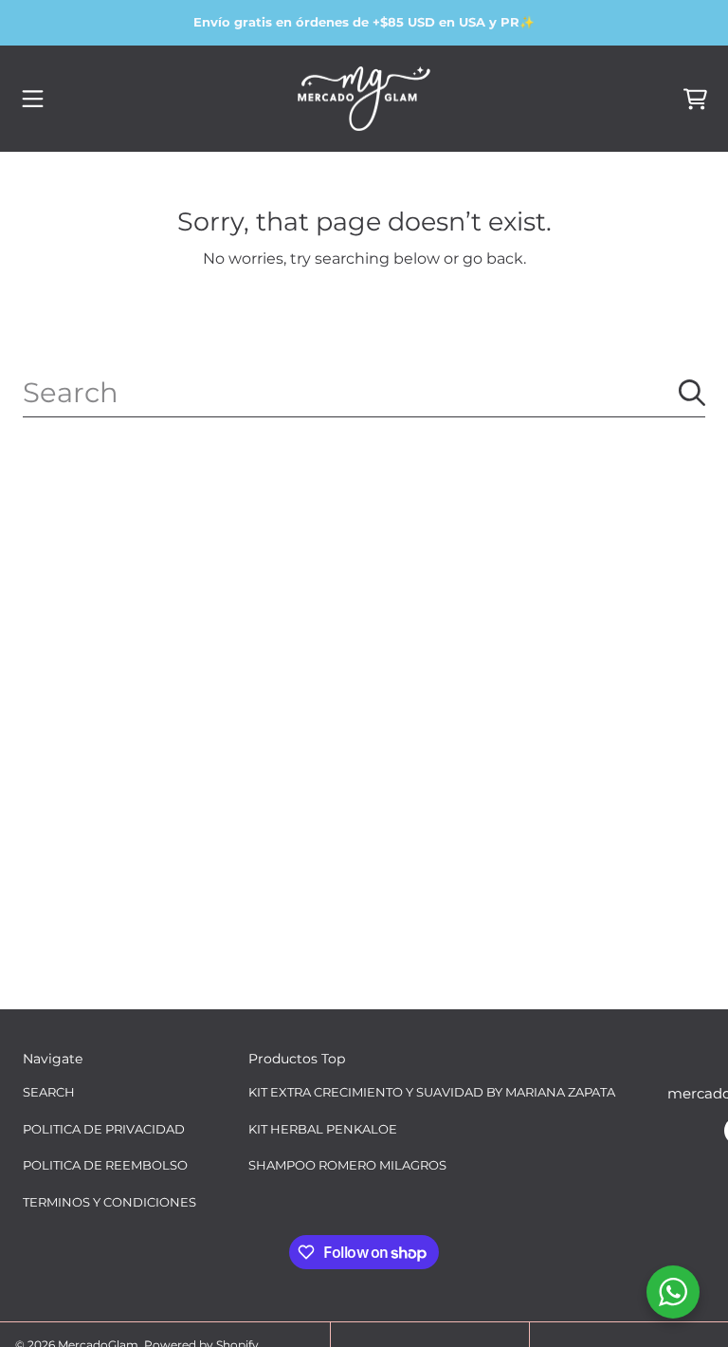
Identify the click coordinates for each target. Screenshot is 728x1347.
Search (49, 1091)
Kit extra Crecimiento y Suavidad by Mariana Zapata (431, 1091)
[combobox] (364, 392)
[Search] (692, 393)
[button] (33, 99)
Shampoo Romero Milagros (347, 1164)
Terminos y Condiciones (109, 1201)
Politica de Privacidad (104, 1128)
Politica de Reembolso (105, 1164)
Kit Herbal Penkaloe (322, 1128)
